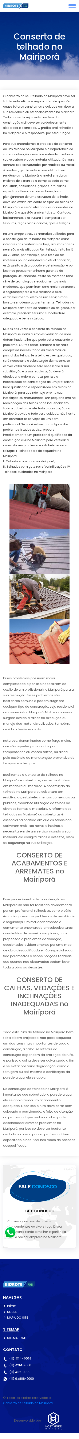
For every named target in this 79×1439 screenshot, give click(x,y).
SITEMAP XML (16, 1338)
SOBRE (12, 1312)
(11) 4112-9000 (19, 1372)
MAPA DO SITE (17, 1317)
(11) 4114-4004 (20, 1358)
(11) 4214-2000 (20, 1365)
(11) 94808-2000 (21, 1378)
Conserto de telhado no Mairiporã (28, 1403)
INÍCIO (11, 1306)
